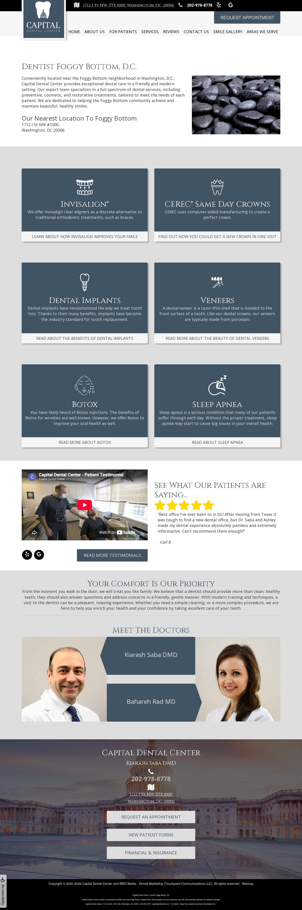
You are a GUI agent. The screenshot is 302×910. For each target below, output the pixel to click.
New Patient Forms (151, 835)
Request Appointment (247, 17)
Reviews (171, 31)
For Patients (123, 31)
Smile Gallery (227, 31)
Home (74, 31)
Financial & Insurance (151, 853)
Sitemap (247, 883)
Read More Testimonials (112, 555)
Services (150, 31)
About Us (94, 31)
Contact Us (196, 31)
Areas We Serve (262, 31)
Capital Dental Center (97, 883)
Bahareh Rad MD (151, 701)
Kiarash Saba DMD (151, 654)
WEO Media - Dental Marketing (141, 883)
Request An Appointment (151, 817)
